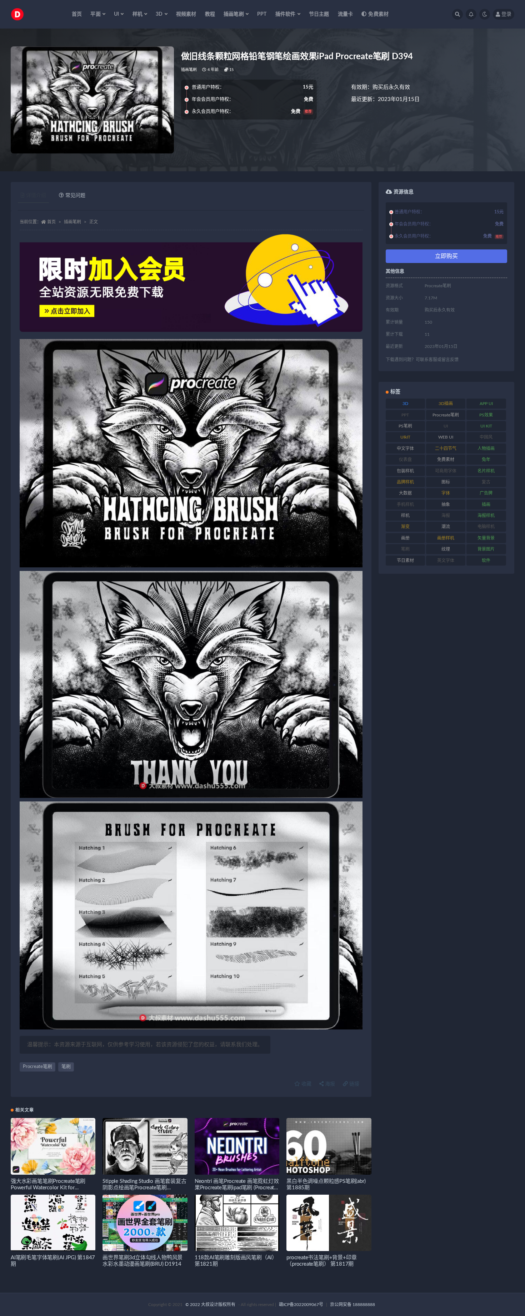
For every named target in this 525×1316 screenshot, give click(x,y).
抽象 (445, 504)
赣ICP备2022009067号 (301, 1304)
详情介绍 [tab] (36, 195)
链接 (353, 1084)
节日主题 (319, 14)
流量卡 (345, 14)
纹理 (445, 549)
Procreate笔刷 (37, 1066)
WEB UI (445, 437)
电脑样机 (486, 527)
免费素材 (378, 14)
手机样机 (405, 504)
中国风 (486, 437)
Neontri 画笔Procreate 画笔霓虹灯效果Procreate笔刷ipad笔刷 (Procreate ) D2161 (237, 1188)
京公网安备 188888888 (352, 1304)
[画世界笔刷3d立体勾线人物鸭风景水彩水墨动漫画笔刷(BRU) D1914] (144, 1223)
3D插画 (446, 403)
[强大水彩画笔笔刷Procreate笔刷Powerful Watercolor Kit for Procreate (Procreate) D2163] (53, 1146)
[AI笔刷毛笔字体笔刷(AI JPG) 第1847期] (53, 1223)
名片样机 (486, 471)
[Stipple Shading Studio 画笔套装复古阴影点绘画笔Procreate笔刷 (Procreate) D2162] (144, 1146)
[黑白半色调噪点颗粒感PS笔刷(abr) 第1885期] (328, 1146)
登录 (506, 14)
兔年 (486, 459)
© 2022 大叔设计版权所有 (210, 1304)
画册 (405, 538)
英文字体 (445, 560)
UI (446, 426)
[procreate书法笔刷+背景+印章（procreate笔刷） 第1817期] (328, 1223)
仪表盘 (405, 459)
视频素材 (186, 14)
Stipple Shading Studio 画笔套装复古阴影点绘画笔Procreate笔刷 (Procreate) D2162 (144, 1188)
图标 (445, 482)
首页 (77, 14)
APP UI (486, 403)
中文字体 (405, 448)
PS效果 (486, 415)
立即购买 (446, 256)
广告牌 (486, 493)
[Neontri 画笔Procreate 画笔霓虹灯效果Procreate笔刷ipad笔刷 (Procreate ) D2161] (237, 1146)
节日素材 (405, 560)
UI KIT (486, 426)
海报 (329, 1084)
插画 (486, 504)
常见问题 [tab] (75, 195)
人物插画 (486, 448)
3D (405, 403)
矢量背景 (486, 538)
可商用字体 (445, 471)
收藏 (305, 1084)
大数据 (405, 493)
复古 (486, 482)
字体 (445, 493)
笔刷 (66, 1066)
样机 (405, 515)
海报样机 (486, 515)
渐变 (405, 527)
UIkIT (405, 437)
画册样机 (445, 538)
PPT (262, 14)
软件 (486, 560)
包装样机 (405, 471)
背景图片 (486, 549)
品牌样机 (405, 482)
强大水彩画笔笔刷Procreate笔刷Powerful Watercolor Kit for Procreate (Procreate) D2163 (48, 1188)
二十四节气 (445, 448)
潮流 (445, 527)
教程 (210, 14)
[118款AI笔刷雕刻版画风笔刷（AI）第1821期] (237, 1223)
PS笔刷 (405, 426)
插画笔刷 (189, 70)
